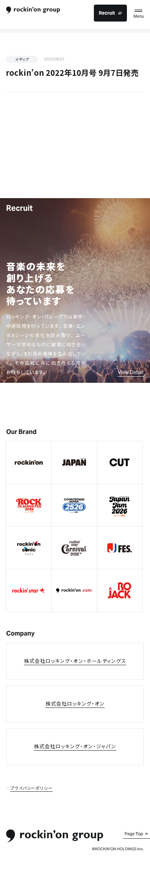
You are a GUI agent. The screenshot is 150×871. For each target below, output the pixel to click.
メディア (22, 59)
